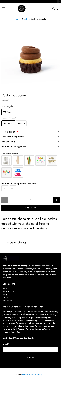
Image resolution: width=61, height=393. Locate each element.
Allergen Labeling (16, 242)
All (25, 19)
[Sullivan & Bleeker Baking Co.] (30, 8)
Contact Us (7, 297)
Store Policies (8, 291)
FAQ (5, 288)
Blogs (5, 294)
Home (17, 19)
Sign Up (30, 357)
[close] (58, 1)
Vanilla (21, 123)
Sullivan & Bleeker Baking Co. (33, 374)
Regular (7, 112)
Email (6, 343)
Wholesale (7, 300)
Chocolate (8, 123)
